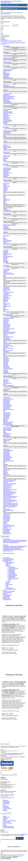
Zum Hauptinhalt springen (6, 1)
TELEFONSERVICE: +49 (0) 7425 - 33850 (9, 5)
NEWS (4, 590)
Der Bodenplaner (6, 801)
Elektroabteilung (23, 546)
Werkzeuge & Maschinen (13, 578)
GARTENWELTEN (7, 592)
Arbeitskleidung (6, 546)
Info (11, 550)
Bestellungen (19, 40)
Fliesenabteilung (13, 547)
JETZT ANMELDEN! (5, 13)
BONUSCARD (6, 598)
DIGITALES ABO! (7, 594)
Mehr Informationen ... (17, 856)
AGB (10, 754)
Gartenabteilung (20, 547)
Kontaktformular (10, 794)
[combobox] (7, 26)
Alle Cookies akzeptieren (5, 858)
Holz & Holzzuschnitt (15, 548)
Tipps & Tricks (6, 803)
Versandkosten (23, 834)
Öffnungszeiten (15, 540)
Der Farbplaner (6, 802)
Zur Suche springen (16, 1)
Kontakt (4, 809)
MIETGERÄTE (6, 597)
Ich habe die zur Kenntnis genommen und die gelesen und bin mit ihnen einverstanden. (12, 754)
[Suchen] (14, 25)
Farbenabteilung (6, 547)
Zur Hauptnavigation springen (11, 2)
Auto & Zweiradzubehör (15, 546)
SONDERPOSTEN (7, 599)
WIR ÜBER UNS (7, 561)
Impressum (5, 810)
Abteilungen (24, 540)
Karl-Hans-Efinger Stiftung (8, 827)
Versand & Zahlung (7, 808)
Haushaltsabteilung (7, 548)
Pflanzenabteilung (7, 549)
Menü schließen (6, 36)
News (4, 824)
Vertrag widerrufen (4, 795)
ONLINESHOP (6, 557)
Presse (22, 541)
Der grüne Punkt (9, 587)
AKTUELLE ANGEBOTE (9, 591)
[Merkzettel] (1, 32)
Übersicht (3, 40)
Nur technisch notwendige (6, 857)
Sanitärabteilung (14, 549)
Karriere (10, 541)
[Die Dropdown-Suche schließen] (17, 25)
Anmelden (3, 38)
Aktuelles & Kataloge (7, 822)
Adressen (15, 40)
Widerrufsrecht (6, 807)
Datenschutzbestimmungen (12, 753)
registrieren (5, 39)
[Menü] (2, 23)
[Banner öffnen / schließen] (2, 11)
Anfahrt (20, 540)
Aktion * (2, 749)
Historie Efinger (15, 541)
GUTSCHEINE (6, 596)
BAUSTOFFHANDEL (8, 560)
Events (19, 541)
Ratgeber (5, 825)
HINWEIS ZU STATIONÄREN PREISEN (9, 19)
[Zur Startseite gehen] (5, 21)
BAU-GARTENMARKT (8, 558)
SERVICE (5, 593)
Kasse (9, 550)
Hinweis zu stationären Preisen (9, 820)
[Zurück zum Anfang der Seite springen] (2, 853)
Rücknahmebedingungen (13, 542)
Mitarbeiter (5, 541)
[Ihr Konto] (2, 34)
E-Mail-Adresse (4, 750)
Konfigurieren (14, 857)
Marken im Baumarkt (7, 540)
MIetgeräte (5, 800)
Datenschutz (5, 806)
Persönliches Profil (9, 40)
